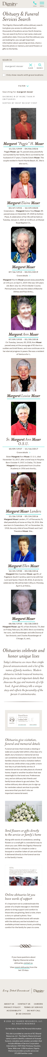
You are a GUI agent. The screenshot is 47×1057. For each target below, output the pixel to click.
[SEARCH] (39, 64)
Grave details (22, 275)
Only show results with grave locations (24, 75)
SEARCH (7, 60)
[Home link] (10, 4)
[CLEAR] (30, 65)
